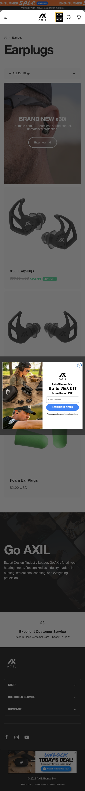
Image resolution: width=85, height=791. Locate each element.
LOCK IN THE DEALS (62, 407)
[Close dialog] (79, 365)
